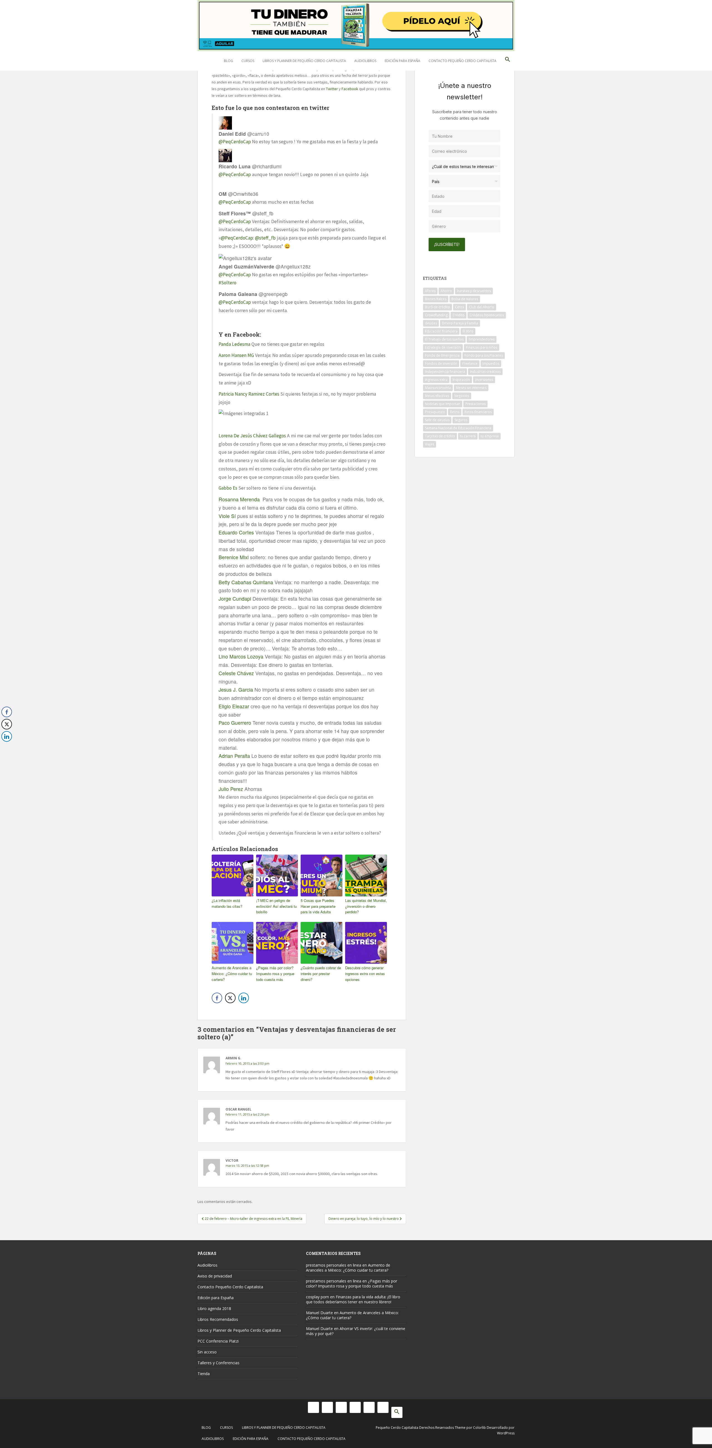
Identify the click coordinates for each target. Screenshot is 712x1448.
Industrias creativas (485, 371)
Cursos (247, 60)
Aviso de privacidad (214, 1276)
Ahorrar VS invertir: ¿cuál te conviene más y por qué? (355, 1331)
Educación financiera (441, 331)
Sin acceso (207, 1352)
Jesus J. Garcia (236, 689)
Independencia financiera (445, 371)
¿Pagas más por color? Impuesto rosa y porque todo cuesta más (275, 973)
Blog (228, 60)
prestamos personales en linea (333, 1265)
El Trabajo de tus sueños (444, 339)
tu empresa (490, 436)
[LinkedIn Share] (243, 998)
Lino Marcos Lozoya (241, 656)
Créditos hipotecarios (486, 315)
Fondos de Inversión (441, 363)
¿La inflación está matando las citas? (227, 903)
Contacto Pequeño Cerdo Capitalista (462, 60)
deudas (431, 323)
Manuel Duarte (319, 1312)
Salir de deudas (437, 420)
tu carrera (468, 436)
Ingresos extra (436, 379)
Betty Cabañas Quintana (246, 582)
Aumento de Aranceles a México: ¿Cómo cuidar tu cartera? (232, 973)
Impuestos (491, 363)
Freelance (470, 363)
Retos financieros (478, 412)
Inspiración (461, 379)
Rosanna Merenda (239, 499)
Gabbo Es (228, 488)
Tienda (203, 1373)
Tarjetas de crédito (440, 436)
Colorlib (479, 1427)
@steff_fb (265, 238)
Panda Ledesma (234, 344)
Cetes (459, 307)
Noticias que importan (442, 403)
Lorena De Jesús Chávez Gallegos (252, 436)
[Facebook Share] (217, 998)
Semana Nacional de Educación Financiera (458, 428)
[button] (507, 60)
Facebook (350, 88)
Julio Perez (231, 788)
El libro (468, 331)
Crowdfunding (436, 315)
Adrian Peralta (234, 755)
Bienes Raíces (435, 299)
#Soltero (227, 283)
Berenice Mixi (234, 557)
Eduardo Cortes (236, 532)
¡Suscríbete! (446, 244)
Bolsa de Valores (464, 299)
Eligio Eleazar (234, 706)
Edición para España (402, 60)
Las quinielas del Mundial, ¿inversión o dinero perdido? (366, 906)
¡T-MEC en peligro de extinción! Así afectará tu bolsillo (276, 906)
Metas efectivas (437, 395)
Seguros (460, 420)
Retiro (454, 412)
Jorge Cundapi (235, 598)
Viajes (429, 444)
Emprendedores (482, 339)
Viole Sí (227, 515)
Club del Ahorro (481, 307)
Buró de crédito (437, 307)
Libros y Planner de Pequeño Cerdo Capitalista (304, 60)
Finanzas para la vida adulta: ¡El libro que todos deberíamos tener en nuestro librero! (353, 1299)
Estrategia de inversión (443, 347)
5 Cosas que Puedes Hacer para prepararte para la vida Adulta (318, 906)
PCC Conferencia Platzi (218, 1341)
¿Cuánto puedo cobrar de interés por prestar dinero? (321, 973)
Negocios (461, 395)
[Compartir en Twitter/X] (230, 998)
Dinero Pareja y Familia (460, 323)
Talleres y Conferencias (218, 1362)
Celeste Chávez (236, 673)
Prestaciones (475, 403)
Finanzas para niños (481, 347)
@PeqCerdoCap (235, 142)
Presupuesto (435, 412)
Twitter (332, 88)
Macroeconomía (438, 387)
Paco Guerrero (235, 722)
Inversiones (484, 379)
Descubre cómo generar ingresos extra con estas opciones (365, 973)
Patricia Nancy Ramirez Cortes (249, 394)
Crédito (458, 315)
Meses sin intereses (471, 387)
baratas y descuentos (474, 290)
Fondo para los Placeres (483, 355)
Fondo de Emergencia (442, 355)
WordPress (506, 1433)
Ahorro (446, 290)
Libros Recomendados (217, 1319)
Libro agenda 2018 (214, 1308)
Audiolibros (365, 60)
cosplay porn (317, 1296)
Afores (430, 290)
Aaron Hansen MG (236, 355)
